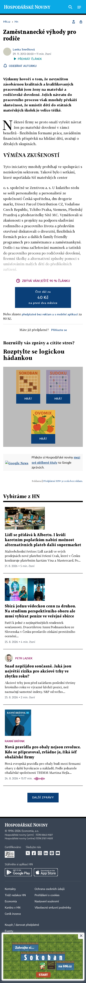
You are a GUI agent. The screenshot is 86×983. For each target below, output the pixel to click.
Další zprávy (43, 797)
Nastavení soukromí (47, 901)
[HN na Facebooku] (34, 853)
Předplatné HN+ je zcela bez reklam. (63, 480)
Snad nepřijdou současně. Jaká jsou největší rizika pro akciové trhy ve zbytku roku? (38, 671)
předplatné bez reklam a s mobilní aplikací (50, 314)
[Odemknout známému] (81, 22)
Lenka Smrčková (24, 49)
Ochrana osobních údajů (50, 889)
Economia (11, 901)
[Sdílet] (74, 22)
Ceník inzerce (13, 914)
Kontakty (10, 889)
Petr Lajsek (23, 658)
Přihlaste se (59, 330)
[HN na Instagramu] (40, 853)
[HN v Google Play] (18, 872)
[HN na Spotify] (52, 853)
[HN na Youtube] (58, 853)
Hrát (28, 398)
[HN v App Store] (46, 872)
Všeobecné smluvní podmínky (53, 907)
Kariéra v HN (12, 907)
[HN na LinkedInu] (46, 853)
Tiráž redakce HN (15, 895)
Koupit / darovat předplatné (22, 925)
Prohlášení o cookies (47, 895)
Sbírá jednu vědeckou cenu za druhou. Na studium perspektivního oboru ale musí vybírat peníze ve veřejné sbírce (40, 611)
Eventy (9, 931)
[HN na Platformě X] (28, 853)
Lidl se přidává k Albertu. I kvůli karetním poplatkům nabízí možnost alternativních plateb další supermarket (43, 540)
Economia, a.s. (30, 831)
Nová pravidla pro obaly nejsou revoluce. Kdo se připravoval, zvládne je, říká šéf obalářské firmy (43, 752)
